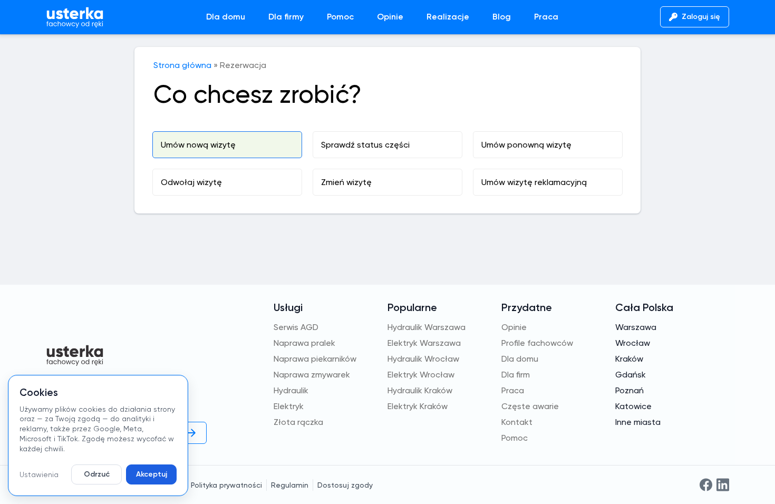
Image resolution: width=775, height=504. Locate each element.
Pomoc (340, 17)
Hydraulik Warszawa (427, 327)
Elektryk (289, 406)
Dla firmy (286, 17)
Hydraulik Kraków (420, 390)
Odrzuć (97, 474)
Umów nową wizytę (198, 145)
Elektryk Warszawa (424, 343)
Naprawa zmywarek (312, 375)
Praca (546, 17)
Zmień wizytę (346, 182)
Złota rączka (298, 422)
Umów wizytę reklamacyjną (534, 182)
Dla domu (225, 17)
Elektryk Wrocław (421, 375)
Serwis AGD (296, 327)
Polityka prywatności (226, 485)
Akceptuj (151, 474)
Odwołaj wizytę (191, 182)
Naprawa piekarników (315, 359)
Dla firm (515, 375)
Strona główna (182, 65)
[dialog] (98, 435)
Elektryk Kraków (418, 406)
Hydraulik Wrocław (423, 359)
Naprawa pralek (304, 343)
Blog (501, 17)
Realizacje (448, 17)
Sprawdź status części (365, 145)
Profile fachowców (537, 343)
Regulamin (289, 485)
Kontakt (516, 422)
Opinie (390, 17)
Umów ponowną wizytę (526, 145)
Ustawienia (39, 474)
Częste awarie (530, 406)
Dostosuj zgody (345, 485)
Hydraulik (291, 390)
